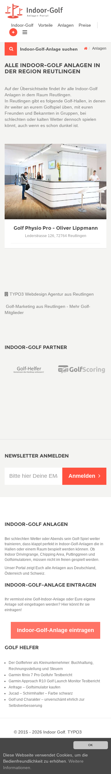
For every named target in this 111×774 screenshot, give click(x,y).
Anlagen (66, 25)
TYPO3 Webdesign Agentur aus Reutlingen (51, 294)
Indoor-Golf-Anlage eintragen (50, 585)
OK (90, 745)
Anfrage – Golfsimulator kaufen (34, 687)
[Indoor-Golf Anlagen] (85, 48)
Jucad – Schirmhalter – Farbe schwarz (41, 693)
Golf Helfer (22, 647)
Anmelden (81, 476)
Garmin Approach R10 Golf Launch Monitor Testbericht (54, 681)
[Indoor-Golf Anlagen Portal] (33, 11)
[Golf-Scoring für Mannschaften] (81, 369)
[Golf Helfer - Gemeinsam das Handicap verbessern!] (29, 369)
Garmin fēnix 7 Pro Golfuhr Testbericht (40, 675)
